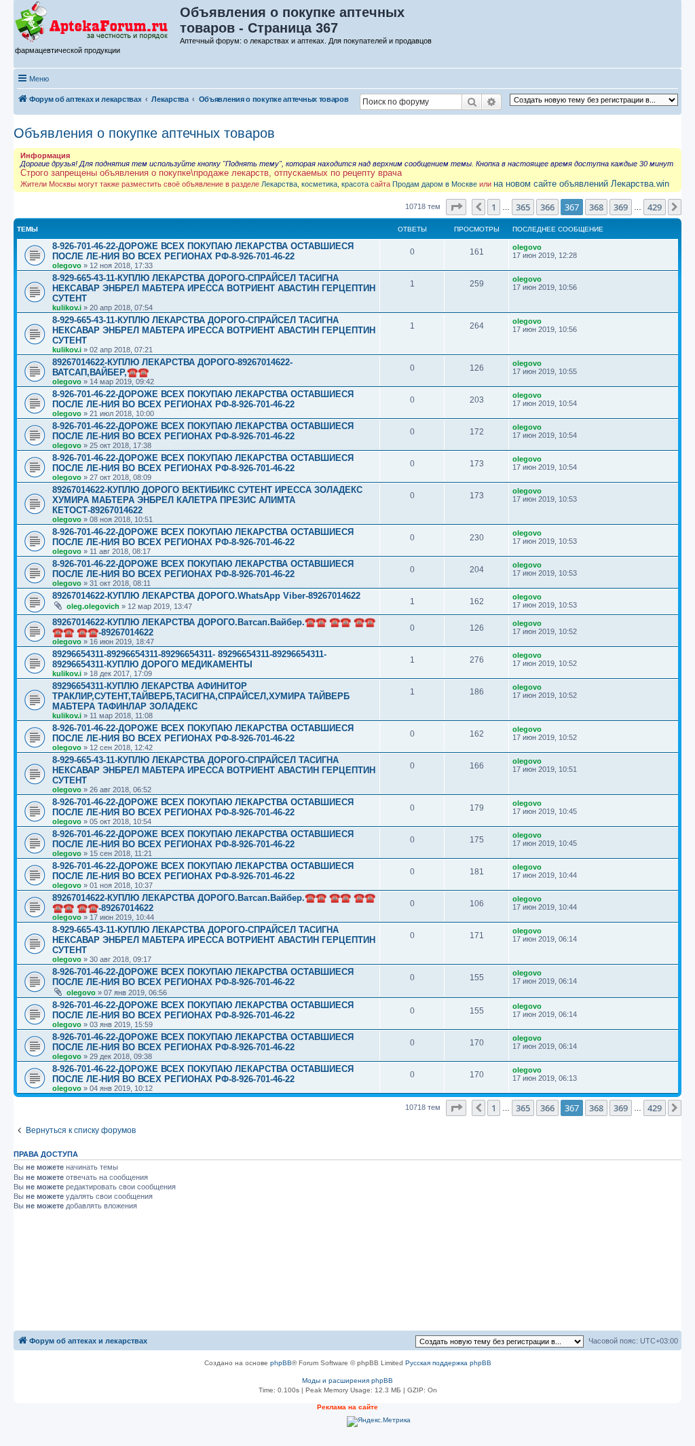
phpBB (281, 1363)
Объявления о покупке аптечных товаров (144, 133)
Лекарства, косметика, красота (315, 184)
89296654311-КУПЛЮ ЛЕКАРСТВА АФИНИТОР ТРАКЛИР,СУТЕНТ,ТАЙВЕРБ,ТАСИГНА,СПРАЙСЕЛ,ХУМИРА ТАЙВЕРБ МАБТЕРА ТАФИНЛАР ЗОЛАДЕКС (201, 696)
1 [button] (493, 207)
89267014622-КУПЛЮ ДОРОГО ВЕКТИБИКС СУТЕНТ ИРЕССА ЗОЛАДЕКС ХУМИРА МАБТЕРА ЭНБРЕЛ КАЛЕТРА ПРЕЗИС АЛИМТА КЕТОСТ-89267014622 (207, 500)
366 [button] (547, 207)
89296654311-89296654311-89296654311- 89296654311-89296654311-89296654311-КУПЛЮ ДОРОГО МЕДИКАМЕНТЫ (189, 659)
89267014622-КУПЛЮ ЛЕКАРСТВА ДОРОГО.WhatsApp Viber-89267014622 (206, 596)
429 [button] (654, 207)
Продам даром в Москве (434, 184)
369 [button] (621, 207)
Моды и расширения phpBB (347, 1380)
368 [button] (596, 207)
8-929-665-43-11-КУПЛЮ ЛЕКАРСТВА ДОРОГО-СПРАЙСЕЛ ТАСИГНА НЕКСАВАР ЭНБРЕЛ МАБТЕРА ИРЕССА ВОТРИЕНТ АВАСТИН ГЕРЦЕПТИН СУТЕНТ (213, 288)
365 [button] (523, 207)
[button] (456, 207)
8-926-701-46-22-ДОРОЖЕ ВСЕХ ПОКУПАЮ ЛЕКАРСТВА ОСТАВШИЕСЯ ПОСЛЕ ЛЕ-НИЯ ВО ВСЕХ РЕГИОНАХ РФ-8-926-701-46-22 (203, 251)
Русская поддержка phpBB (448, 1363)
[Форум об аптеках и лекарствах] (97, 22)
